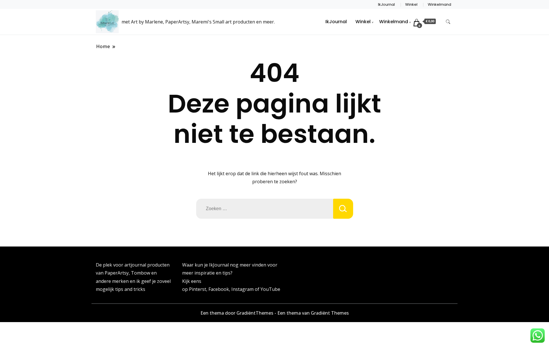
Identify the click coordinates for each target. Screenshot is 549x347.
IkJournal (386, 4)
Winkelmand (439, 4)
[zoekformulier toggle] (448, 22)
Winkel (411, 4)
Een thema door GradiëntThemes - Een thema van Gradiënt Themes (274, 313)
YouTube (270, 289)
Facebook (218, 289)
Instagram (243, 289)
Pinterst (197, 289)
